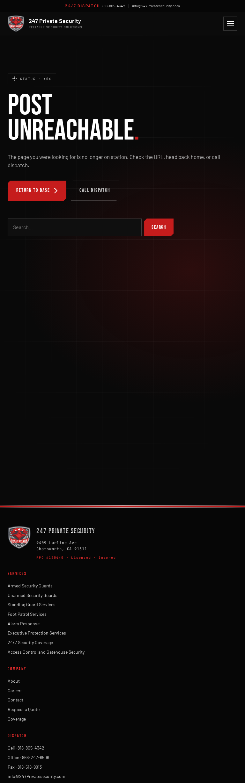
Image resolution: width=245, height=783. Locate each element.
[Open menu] (230, 24)
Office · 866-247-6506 (28, 757)
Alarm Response (24, 623)
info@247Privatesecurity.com (156, 6)
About (14, 681)
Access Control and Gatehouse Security (46, 652)
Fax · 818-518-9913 (25, 767)
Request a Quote (24, 709)
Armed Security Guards (30, 585)
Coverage (17, 719)
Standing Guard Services (32, 604)
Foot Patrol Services (27, 614)
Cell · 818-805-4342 (26, 748)
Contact (15, 699)
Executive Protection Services (37, 633)
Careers (15, 690)
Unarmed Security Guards (32, 595)
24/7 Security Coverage (30, 642)
